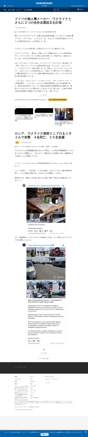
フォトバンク (10, 6)
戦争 (5, 10)
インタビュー (18, 379)
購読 (5, 6)
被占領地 (33, 381)
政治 (32, 383)
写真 (16, 381)
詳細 (44, 349)
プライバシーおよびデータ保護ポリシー (54, 432)
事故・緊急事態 (34, 397)
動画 (16, 383)
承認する (44, 434)
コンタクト (48, 382)
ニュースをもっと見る (44, 358)
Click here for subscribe (57, 99)
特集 (16, 376)
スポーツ (18, 10)
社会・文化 (33, 390)
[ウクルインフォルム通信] (44, 3)
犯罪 (32, 395)
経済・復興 (11, 10)
